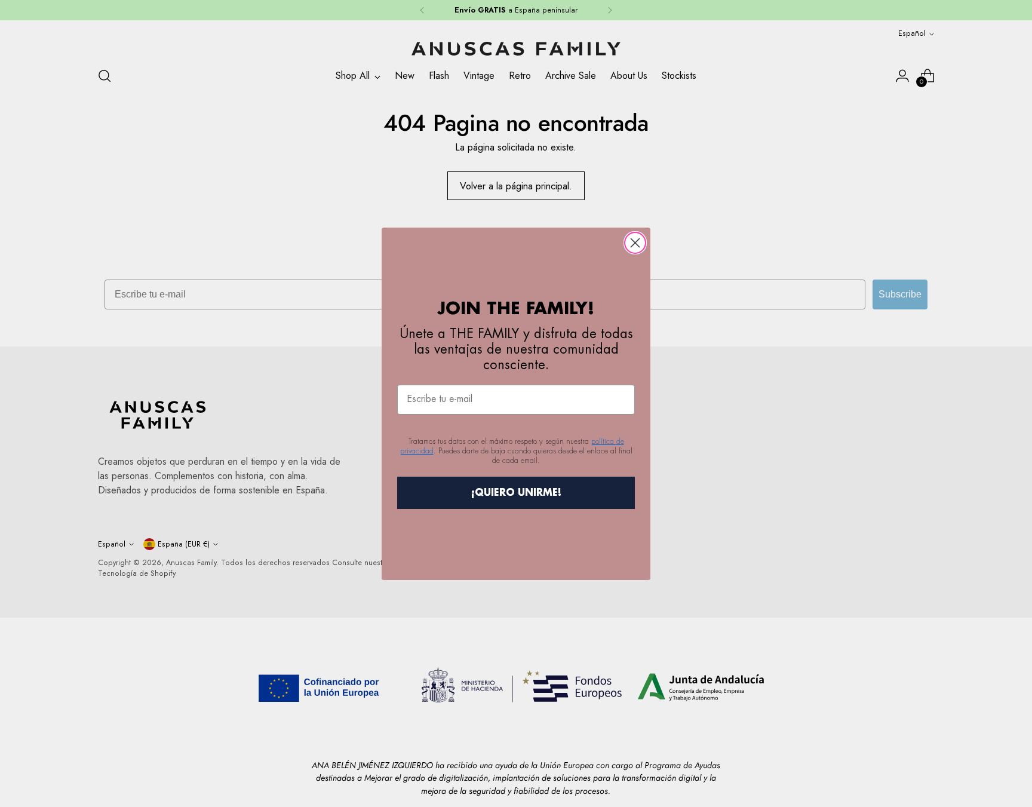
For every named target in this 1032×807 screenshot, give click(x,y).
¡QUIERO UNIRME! (516, 493)
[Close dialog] (635, 242)
